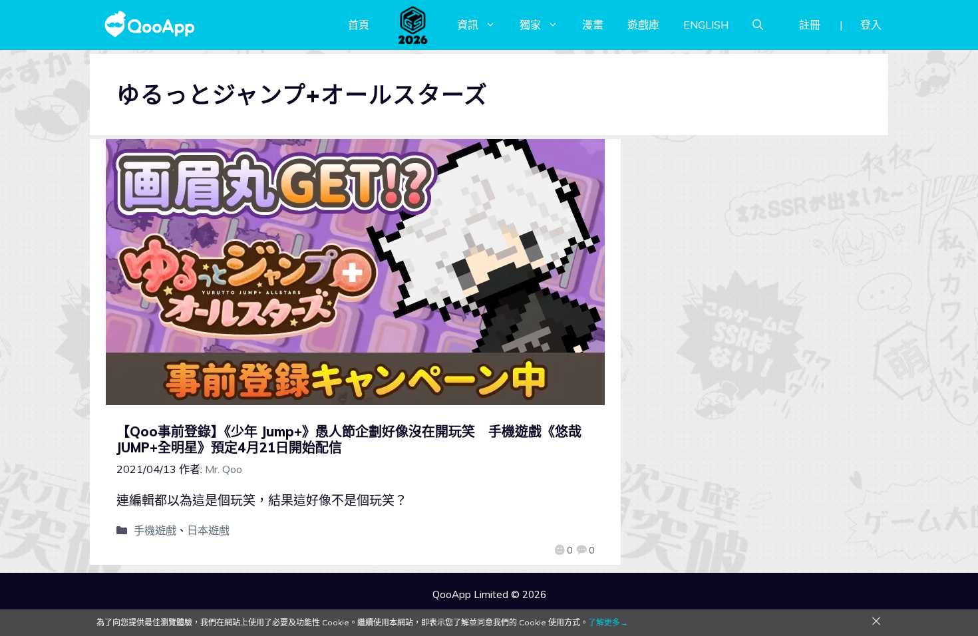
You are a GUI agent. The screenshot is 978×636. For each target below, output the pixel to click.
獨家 (530, 24)
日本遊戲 (208, 530)
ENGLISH (706, 24)
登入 (871, 24)
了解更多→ (608, 622)
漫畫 (592, 24)
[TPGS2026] (413, 24)
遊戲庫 (643, 24)
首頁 (358, 24)
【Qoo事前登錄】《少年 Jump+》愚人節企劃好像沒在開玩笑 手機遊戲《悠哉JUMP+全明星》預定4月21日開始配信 (348, 439)
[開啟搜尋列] (757, 24)
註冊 (809, 24)
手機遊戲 (155, 530)
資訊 (467, 24)
